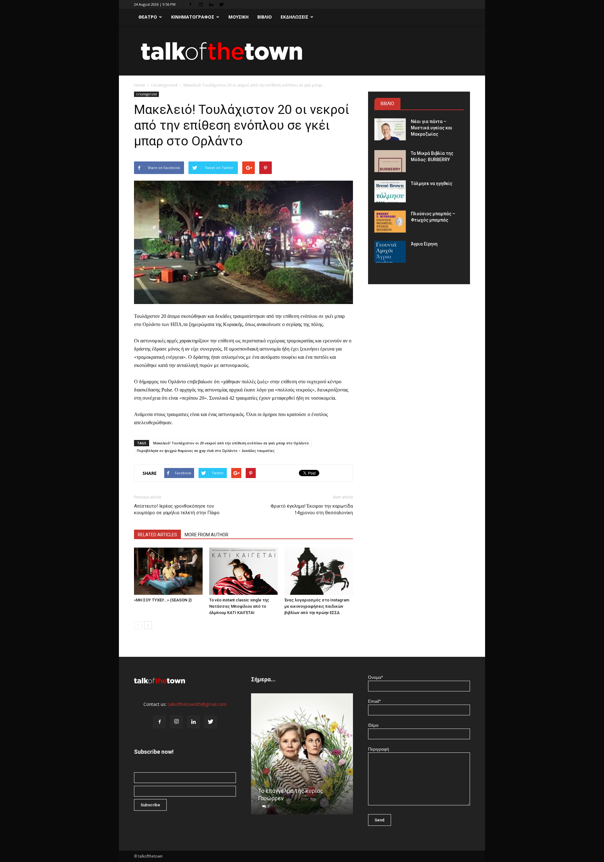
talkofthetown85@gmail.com (197, 704)
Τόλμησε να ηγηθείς (431, 183)
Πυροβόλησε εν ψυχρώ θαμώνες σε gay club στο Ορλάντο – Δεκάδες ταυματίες (206, 450)
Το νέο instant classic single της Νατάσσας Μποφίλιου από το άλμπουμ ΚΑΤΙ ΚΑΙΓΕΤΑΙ (239, 606)
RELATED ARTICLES (157, 534)
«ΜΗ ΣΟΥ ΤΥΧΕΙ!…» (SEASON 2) (163, 600)
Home (139, 85)
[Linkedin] (211, 4)
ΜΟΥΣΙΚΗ (238, 17)
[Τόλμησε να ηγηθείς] (390, 191)
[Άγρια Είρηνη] (390, 252)
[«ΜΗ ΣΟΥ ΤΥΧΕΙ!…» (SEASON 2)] (168, 571)
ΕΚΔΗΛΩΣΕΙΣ (294, 17)
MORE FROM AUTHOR (206, 534)
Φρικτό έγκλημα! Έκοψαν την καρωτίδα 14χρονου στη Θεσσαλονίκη (312, 509)
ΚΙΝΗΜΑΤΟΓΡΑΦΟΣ (192, 17)
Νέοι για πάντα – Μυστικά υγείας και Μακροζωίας (431, 128)
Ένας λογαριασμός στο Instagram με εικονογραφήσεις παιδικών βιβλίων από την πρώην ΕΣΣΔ (316, 606)
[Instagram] (200, 4)
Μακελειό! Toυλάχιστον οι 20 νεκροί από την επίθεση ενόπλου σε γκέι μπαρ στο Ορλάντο (231, 443)
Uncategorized (164, 85)
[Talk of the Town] (302, 50)
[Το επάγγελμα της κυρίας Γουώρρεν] (302, 756)
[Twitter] (221, 4)
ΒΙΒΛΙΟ (264, 17)
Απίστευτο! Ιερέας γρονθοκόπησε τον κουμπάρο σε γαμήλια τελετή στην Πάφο (177, 509)
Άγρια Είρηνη (424, 243)
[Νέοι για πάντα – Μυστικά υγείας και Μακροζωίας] (390, 129)
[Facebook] (190, 4)
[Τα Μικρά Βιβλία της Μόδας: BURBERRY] (390, 161)
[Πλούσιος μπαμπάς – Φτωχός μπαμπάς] (390, 222)
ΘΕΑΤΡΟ (147, 17)
